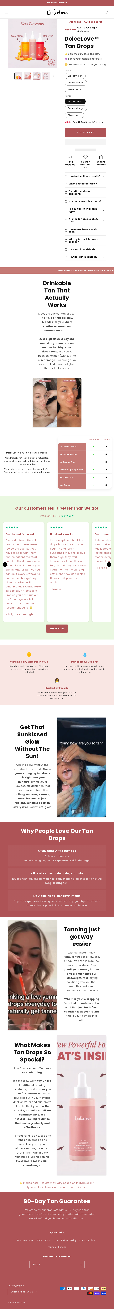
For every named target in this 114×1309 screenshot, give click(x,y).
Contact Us (51, 1240)
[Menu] (6, 12)
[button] (85, 142)
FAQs (39, 1240)
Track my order (25, 1240)
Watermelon (75, 75)
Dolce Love (20, 1302)
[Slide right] (54, 76)
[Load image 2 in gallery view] (27, 76)
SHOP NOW (57, 628)
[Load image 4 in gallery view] (46, 76)
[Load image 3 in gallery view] (37, 76)
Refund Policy (68, 1240)
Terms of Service (57, 1247)
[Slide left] (11, 76)
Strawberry (74, 89)
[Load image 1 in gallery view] (18, 76)
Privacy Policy (87, 1240)
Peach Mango (76, 82)
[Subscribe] (81, 1264)
